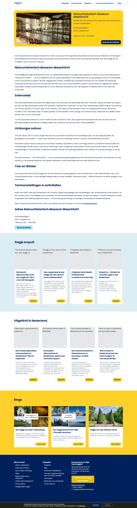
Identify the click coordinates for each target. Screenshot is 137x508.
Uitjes (17, 473)
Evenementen (76, 3)
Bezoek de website (111, 42)
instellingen (81, 506)
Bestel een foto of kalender (53, 481)
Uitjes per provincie (22, 468)
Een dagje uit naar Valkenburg (30, 429)
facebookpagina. (90, 203)
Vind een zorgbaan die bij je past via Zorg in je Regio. (54, 474)
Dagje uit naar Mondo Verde (103, 429)
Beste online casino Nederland (22, 477)
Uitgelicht (87, 3)
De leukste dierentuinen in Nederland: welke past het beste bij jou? (54, 354)
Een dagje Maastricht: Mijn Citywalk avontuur (65, 431)
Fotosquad (48, 478)
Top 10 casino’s (49, 484)
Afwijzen (107, 505)
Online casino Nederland (24, 481)
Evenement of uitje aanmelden (83, 479)
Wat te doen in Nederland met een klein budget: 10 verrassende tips (109, 354)
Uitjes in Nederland (22, 465)
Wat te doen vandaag (23, 471)
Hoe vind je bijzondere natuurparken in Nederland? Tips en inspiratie (26, 354)
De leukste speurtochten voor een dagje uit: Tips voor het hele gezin (25, 276)
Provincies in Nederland (105, 3)
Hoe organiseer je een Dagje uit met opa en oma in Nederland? (54, 275)
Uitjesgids (65, 3)
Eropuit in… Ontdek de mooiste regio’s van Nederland (109, 275)
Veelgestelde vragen (22, 487)
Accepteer (96, 505)
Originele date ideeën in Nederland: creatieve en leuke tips (82, 275)
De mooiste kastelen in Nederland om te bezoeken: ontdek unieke (82, 354)
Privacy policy (20, 484)
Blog (119, 3)
